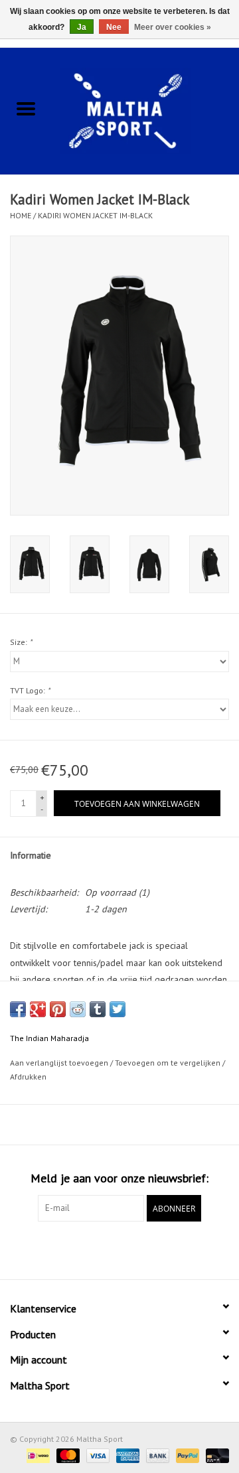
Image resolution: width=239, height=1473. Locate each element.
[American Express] (126, 1455)
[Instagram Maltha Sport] (143, 1248)
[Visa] (97, 1455)
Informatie (30, 855)
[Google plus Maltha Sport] (119, 1248)
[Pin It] (58, 1009)
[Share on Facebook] (18, 1009)
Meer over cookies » (172, 27)
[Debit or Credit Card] (215, 1455)
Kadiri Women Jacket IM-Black (95, 215)
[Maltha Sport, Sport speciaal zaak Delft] (145, 109)
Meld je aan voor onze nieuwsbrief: (119, 1178)
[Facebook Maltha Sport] (95, 1248)
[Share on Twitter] (117, 1009)
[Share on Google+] (38, 1009)
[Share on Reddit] (78, 1009)
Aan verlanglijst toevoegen (60, 1063)
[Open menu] (26, 108)
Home (20, 215)
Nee (113, 27)
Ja (81, 27)
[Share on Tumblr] (98, 1009)
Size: (21, 642)
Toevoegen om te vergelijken (168, 1063)
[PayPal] (186, 1455)
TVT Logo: (30, 690)
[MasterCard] (67, 1455)
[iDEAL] (36, 1455)
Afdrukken (28, 1077)
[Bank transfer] (156, 1455)
